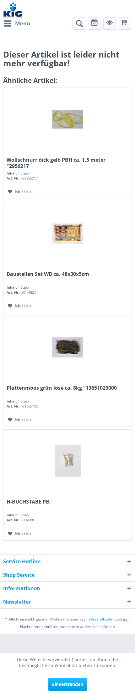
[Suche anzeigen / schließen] (79, 23)
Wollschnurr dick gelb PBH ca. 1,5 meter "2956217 (56, 163)
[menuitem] (16, 23)
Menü (22, 23)
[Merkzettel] (94, 23)
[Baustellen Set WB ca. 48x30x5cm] (67, 233)
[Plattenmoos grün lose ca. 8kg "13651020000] (67, 347)
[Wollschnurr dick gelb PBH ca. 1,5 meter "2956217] (67, 119)
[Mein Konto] (109, 23)
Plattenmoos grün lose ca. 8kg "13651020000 (62, 388)
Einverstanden (67, 684)
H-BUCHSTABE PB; (29, 502)
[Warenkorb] (125, 23)
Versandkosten (102, 619)
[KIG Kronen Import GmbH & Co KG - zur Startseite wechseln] (12, 10)
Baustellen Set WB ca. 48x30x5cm (48, 274)
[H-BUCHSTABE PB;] (67, 461)
